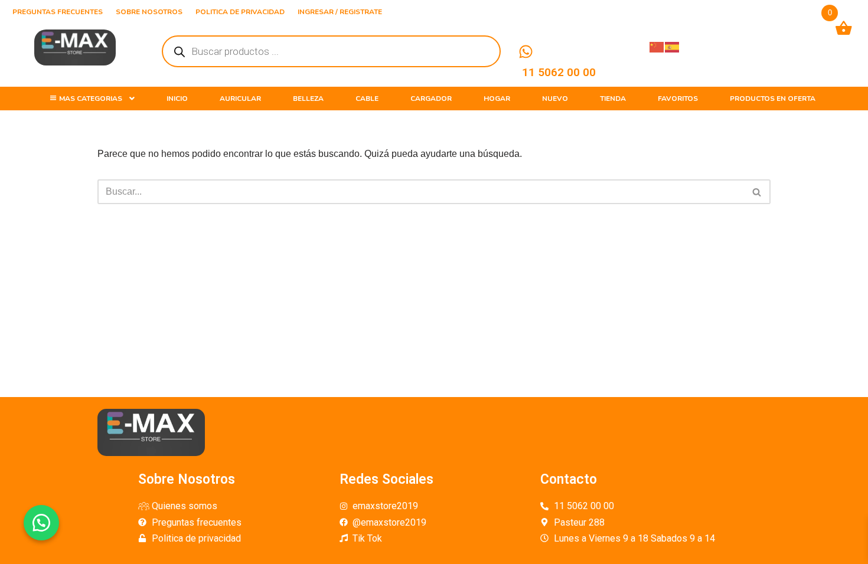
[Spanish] (672, 46)
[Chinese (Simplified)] (657, 46)
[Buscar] (757, 191)
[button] (41, 522)
